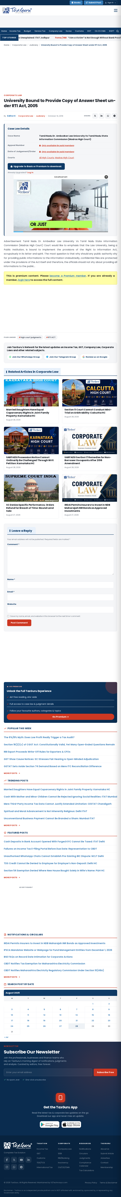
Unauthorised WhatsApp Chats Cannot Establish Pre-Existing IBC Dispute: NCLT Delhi (54, 856)
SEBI (60, 1153)
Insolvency (63, 1162)
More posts (10, 773)
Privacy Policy (91, 1182)
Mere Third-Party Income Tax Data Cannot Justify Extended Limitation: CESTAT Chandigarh (58, 803)
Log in (30, 172)
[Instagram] (7, 1167)
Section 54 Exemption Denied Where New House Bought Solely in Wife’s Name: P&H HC (54, 870)
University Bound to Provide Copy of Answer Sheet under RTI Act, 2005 (60, 103)
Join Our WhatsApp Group (26, 357)
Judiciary (33, 45)
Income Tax (14, 31)
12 (44, 1015)
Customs (79, 31)
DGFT (111, 31)
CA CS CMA (100, 31)
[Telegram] (21, 1167)
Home (4, 31)
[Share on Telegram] (114, 116)
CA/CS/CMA (64, 1167)
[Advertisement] (60, 70)
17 (12, 1020)
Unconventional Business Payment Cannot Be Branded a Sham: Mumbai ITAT (49, 818)
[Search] (117, 31)
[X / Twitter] (14, 1160)
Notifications (85, 1149)
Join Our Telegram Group (62, 357)
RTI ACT (51, 337)
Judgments (84, 1158)
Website (11, 604)
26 (44, 1026)
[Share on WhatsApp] (108, 116)
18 (28, 1020)
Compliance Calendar (85, 1164)
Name (11, 579)
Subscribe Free (105, 1072)
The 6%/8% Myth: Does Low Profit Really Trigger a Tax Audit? (39, 737)
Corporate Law (19, 45)
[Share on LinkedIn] (101, 116)
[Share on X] (95, 116)
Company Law (55, 31)
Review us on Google (96, 357)
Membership (107, 1167)
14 (77, 1015)
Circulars (83, 1153)
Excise (69, 31)
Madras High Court (64, 157)
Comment (13, 544)
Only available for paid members (58, 145)
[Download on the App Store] (71, 1124)
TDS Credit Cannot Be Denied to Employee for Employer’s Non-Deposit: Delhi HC (50, 863)
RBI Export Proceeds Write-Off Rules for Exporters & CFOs (37, 751)
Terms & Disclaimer (108, 1182)
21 (77, 1020)
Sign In (110, 2)
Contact (104, 1162)
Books (77, 2)
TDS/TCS (41, 1162)
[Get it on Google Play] (50, 1124)
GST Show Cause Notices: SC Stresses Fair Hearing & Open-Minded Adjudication (51, 759)
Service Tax (40, 31)
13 (60, 1015)
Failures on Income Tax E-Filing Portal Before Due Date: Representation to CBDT (50, 848)
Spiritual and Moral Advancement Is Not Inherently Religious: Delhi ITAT (45, 811)
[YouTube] (21, 1160)
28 (76, 1026)
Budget (27, 31)
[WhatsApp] (14, 1167)
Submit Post (95, 2)
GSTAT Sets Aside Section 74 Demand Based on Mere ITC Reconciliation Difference (53, 766)
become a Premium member (68, 275)
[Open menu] (116, 10)
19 (44, 1020)
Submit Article (107, 1153)
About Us (105, 1149)
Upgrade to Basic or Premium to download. (38, 166)
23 (109, 1020)
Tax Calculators (86, 1170)
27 (60, 1026)
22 (93, 1020)
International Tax (45, 1167)
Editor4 (11, 116)
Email (10, 591)
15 (93, 1015)
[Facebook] (7, 1160)
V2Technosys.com (59, 1182)
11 (28, 1015)
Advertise (105, 1158)
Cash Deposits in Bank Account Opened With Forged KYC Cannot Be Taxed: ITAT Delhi (54, 841)
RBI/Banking (63, 1158)
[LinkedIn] (28, 1160)
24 (12, 1026)
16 (109, 1015)
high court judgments (31, 337)
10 (12, 1015)
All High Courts (46, 157)
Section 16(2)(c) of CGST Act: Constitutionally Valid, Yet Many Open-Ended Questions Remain (59, 744)
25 (28, 1026)
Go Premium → (60, 716)
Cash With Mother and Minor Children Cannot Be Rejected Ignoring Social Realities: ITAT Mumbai (60, 796)
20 (60, 1020)
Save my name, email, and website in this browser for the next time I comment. (45, 616)
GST (89, 31)
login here (24, 280)
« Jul (6, 1037)
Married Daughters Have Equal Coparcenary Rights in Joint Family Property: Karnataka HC (57, 789)
